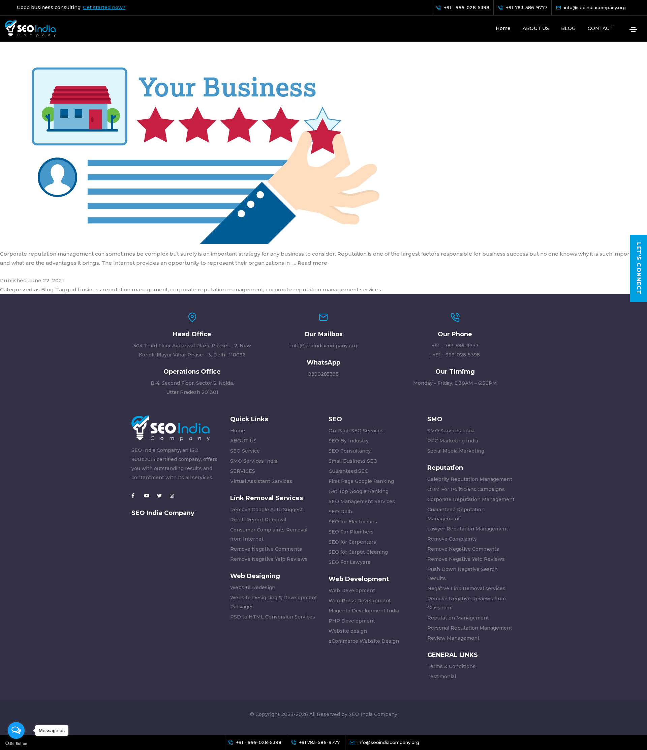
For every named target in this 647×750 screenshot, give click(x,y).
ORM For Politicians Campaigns (466, 489)
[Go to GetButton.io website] (16, 743)
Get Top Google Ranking (359, 491)
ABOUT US (536, 28)
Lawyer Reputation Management (467, 529)
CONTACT (600, 28)
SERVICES (242, 471)
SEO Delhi (341, 512)
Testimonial (441, 676)
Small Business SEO (353, 461)
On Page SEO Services (356, 431)
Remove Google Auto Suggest (266, 510)
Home (503, 28)
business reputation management (123, 289)
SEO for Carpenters (352, 542)
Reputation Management (458, 618)
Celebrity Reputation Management (469, 479)
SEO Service (245, 451)
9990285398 (323, 374)
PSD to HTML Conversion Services (272, 617)
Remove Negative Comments (266, 549)
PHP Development (352, 621)
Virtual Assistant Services (261, 481)
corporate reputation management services (323, 289)
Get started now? (104, 8)
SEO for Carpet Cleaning (358, 552)
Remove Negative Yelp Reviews (269, 559)
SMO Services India (253, 461)
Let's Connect (639, 268)
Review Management (453, 638)
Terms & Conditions (451, 666)
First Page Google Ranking (361, 481)
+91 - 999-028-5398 (456, 355)
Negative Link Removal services (466, 588)
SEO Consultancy (350, 451)
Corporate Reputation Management (471, 499)
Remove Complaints (452, 539)
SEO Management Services (362, 501)
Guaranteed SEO (349, 471)
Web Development (352, 590)
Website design (348, 631)
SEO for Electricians (353, 522)
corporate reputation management (216, 289)
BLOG (568, 28)
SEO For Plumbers (351, 532)
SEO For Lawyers (349, 562)
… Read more (309, 263)
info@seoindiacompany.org (323, 346)
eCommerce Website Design (364, 641)
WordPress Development (360, 601)
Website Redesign (252, 587)
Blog (47, 289)
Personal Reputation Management (469, 628)
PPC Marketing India (452, 441)
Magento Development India (364, 611)
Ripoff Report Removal (258, 520)
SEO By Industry (349, 441)
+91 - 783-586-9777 (455, 346)
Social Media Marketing (455, 451)
